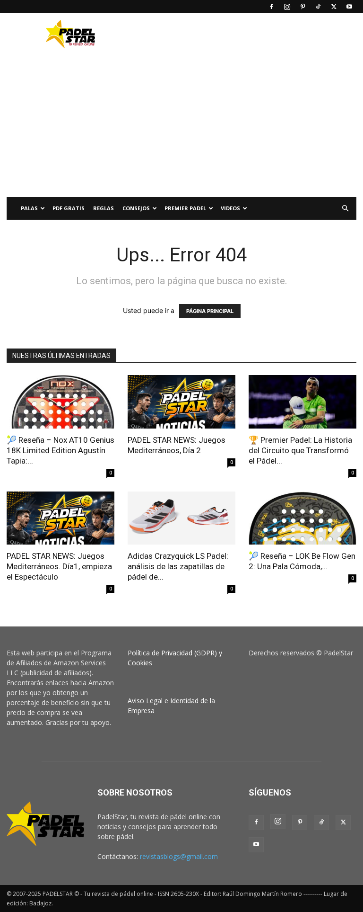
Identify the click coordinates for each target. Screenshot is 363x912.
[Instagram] (287, 6)
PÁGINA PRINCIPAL (209, 311)
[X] (334, 6)
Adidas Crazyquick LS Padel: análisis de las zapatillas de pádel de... (178, 566)
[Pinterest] (302, 6)
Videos (230, 208)
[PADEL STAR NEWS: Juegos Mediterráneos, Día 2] (181, 402)
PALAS (29, 208)
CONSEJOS (136, 208)
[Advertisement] (245, 34)
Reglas (103, 208)
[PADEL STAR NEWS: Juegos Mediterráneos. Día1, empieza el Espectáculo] (60, 518)
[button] (345, 208)
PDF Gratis (68, 208)
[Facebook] (271, 6)
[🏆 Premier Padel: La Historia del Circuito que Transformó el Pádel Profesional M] (302, 402)
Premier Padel (185, 208)
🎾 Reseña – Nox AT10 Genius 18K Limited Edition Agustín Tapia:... (60, 450)
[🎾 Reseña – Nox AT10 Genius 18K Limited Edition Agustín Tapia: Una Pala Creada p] (60, 402)
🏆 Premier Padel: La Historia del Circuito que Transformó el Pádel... (300, 450)
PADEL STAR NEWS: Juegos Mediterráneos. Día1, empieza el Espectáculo (59, 566)
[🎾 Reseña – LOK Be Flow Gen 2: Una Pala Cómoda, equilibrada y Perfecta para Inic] (302, 518)
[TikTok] (318, 6)
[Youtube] (349, 6)
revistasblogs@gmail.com (179, 856)
